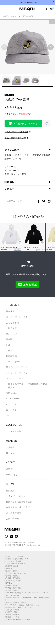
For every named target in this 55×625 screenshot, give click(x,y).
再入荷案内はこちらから (26, 123)
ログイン (10, 453)
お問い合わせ (12, 518)
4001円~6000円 (26, 16)
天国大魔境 (11, 328)
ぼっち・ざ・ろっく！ (17, 317)
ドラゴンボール (13, 361)
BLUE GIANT (12, 398)
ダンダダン (11, 334)
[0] (51, 9)
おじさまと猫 (12, 322)
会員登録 (10, 447)
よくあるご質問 (13, 513)
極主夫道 (10, 311)
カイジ (9, 415)
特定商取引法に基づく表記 (19, 502)
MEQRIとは (12, 474)
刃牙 (8, 345)
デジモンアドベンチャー (18, 373)
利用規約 (10, 490)
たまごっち (11, 404)
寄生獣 (9, 339)
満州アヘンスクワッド (17, 367)
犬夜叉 (5, 16)
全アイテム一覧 (13, 431)
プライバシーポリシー (17, 496)
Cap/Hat (13, 16)
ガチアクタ (11, 410)
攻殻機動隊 (11, 356)
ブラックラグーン (14, 378)
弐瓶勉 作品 (12, 393)
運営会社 (10, 469)
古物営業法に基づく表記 (18, 507)
